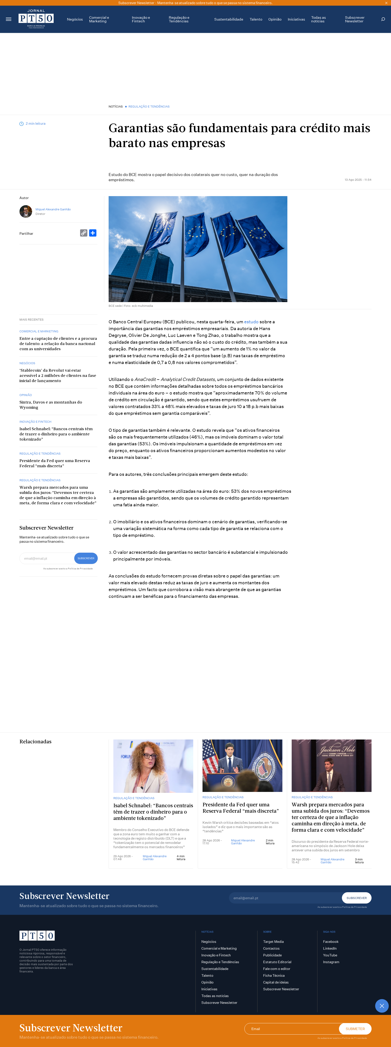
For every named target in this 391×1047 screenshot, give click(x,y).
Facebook (331, 941)
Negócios (75, 19)
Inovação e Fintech (141, 19)
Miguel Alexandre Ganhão (53, 209)
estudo (251, 321)
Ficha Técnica (274, 975)
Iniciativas (296, 19)
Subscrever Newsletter (355, 19)
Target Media (273, 941)
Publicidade (272, 955)
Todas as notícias (318, 19)
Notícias (116, 106)
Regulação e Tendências (179, 19)
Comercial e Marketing (99, 19)
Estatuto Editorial (277, 962)
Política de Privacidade (354, 1038)
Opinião (274, 19)
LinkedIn (330, 948)
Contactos (271, 948)
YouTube (330, 955)
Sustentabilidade (228, 19)
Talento (256, 19)
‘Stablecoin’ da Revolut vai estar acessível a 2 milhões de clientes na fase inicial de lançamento (57, 376)
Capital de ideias (276, 982)
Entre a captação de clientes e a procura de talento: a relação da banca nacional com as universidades (58, 344)
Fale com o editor (276, 969)
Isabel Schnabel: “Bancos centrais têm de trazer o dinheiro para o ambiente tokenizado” (56, 434)
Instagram (331, 962)
